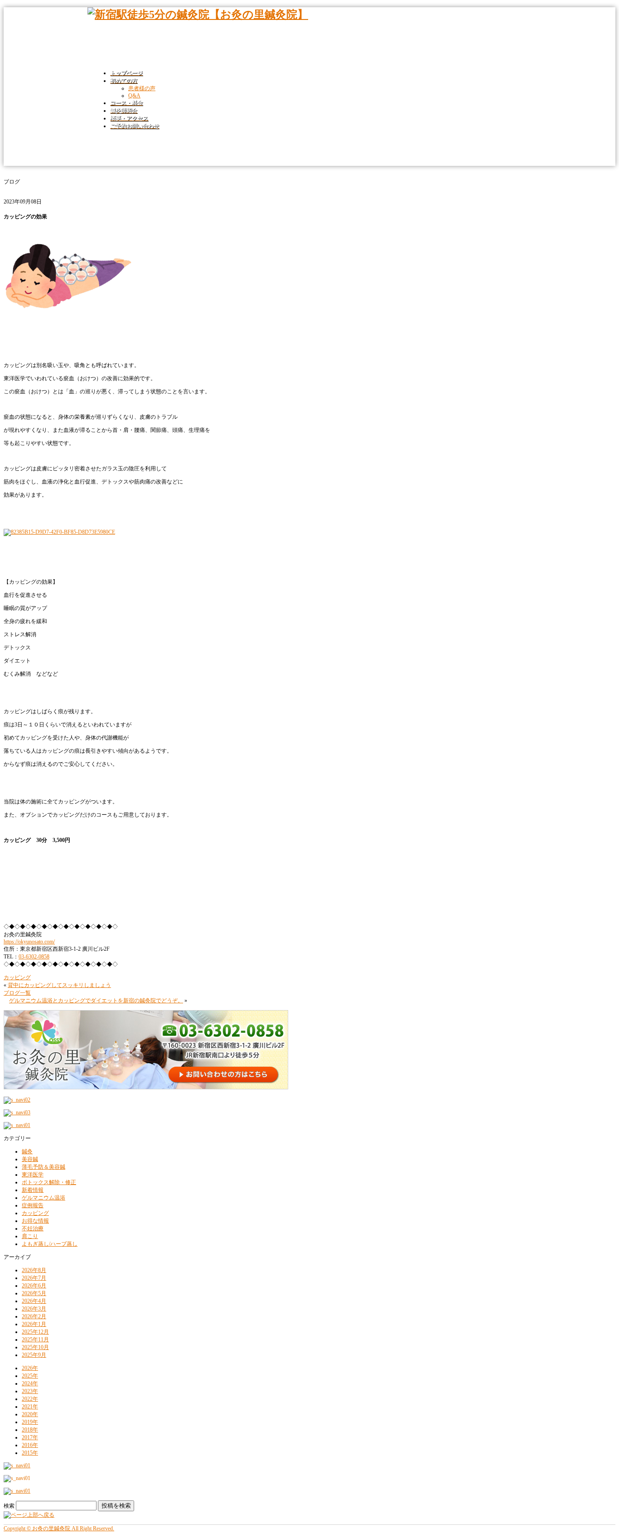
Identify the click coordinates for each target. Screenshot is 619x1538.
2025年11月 (35, 1339)
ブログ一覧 (17, 993)
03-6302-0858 (34, 956)
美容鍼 (30, 1159)
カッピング (17, 977)
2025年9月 (34, 1355)
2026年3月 (34, 1309)
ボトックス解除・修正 (49, 1182)
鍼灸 (27, 1151)
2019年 (30, 1422)
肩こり (30, 1236)
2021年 (30, 1406)
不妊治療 (33, 1228)
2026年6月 (34, 1285)
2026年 (30, 1368)
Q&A (134, 95)
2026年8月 (34, 1270)
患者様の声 (141, 88)
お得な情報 (35, 1221)
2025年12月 (35, 1332)
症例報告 (33, 1205)
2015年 (30, 1453)
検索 (9, 1506)
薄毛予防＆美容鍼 (43, 1167)
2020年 (30, 1414)
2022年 (30, 1399)
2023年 (30, 1391)
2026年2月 (34, 1316)
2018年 (30, 1430)
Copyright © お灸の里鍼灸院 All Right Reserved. (59, 1528)
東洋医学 (33, 1174)
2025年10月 (35, 1347)
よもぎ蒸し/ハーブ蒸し (49, 1244)
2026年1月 (34, 1324)
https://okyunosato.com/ (29, 941)
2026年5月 (34, 1293)
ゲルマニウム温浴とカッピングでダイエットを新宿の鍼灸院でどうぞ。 (96, 1000)
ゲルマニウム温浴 (43, 1198)
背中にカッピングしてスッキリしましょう (59, 985)
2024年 (30, 1383)
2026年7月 (34, 1278)
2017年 (30, 1437)
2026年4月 (34, 1301)
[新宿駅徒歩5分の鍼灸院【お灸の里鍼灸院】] (197, 14)
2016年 (30, 1445)
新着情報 (33, 1190)
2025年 (30, 1376)
